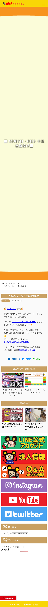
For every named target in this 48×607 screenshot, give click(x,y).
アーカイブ (6, 547)
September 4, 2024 (28, 350)
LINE (37, 359)
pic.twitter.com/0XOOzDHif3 (16, 342)
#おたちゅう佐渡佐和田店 (24, 322)
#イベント (11, 309)
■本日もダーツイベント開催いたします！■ (12, 393)
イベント (6, 301)
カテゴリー (6, 533)
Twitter (27, 359)
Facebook (15, 359)
